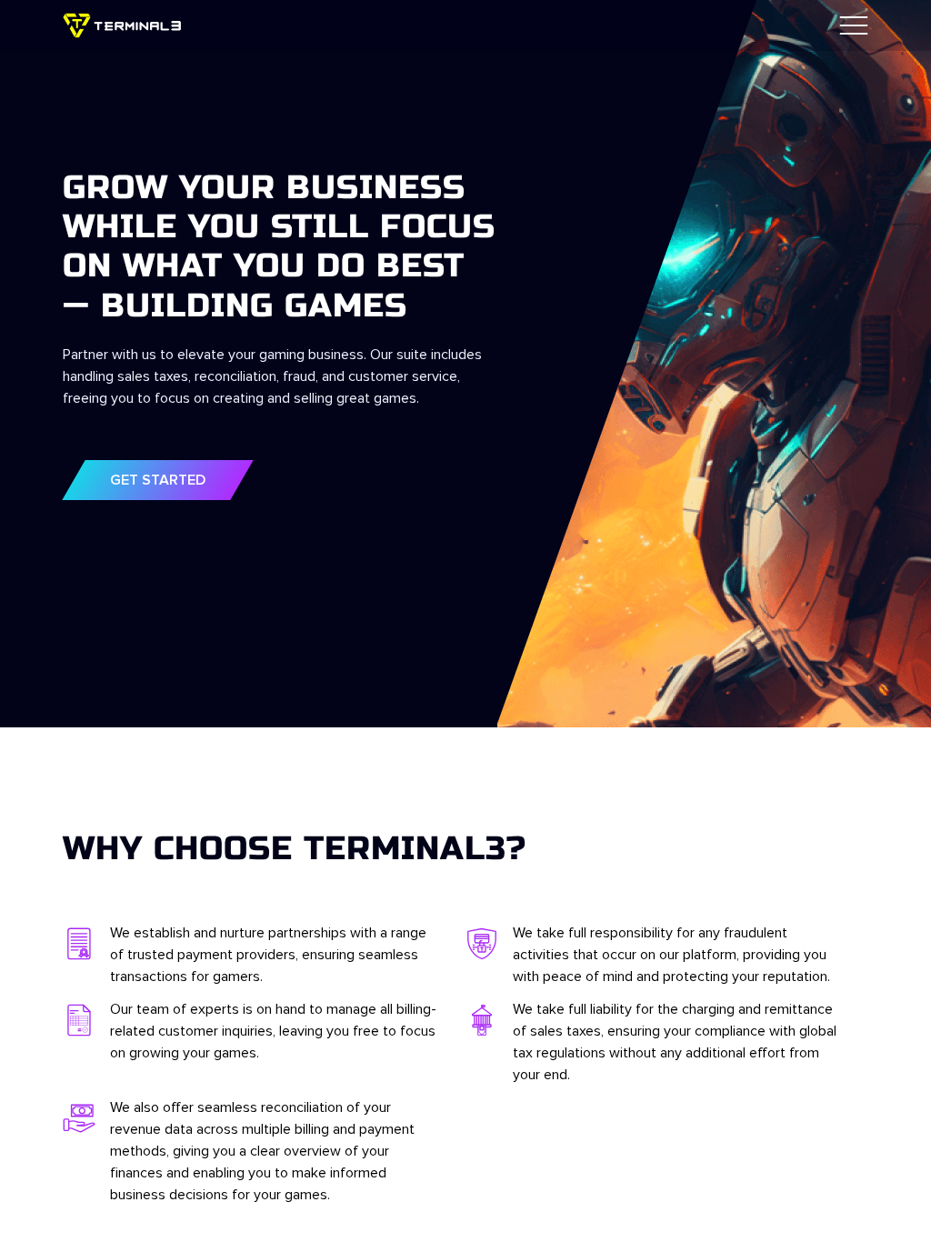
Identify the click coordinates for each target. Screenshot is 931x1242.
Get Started (157, 480)
